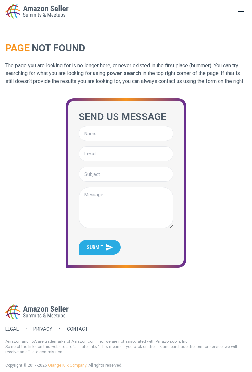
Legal (12, 329)
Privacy (42, 329)
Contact (77, 329)
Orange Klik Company (67, 365)
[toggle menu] (241, 11)
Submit (95, 247)
